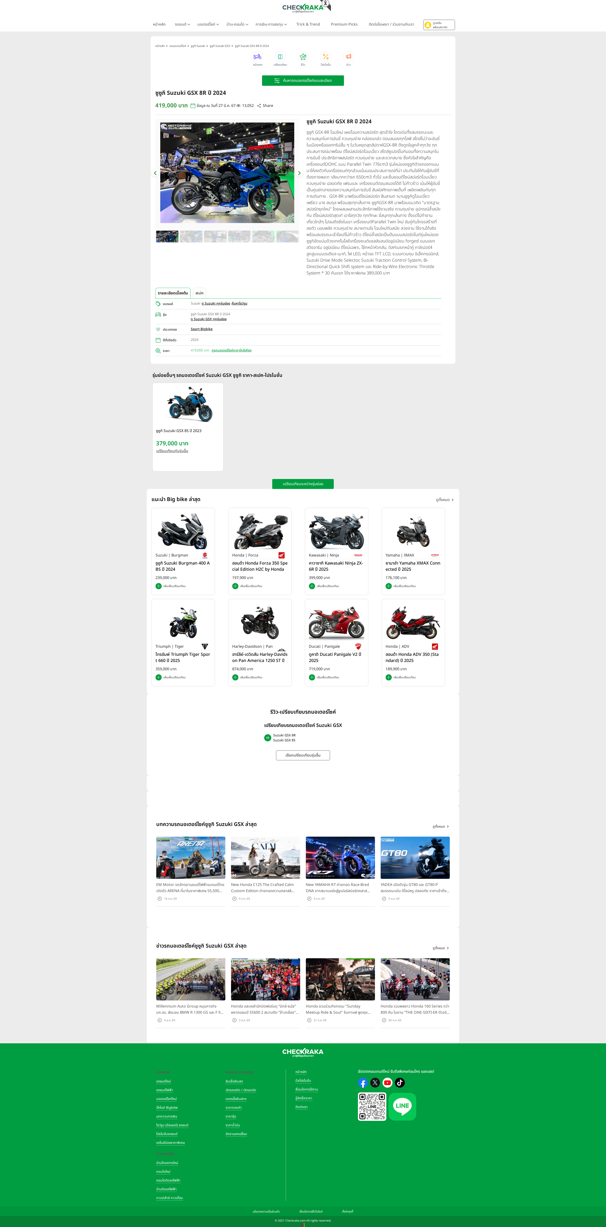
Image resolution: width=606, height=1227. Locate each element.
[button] (439, 25)
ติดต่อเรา (301, 1106)
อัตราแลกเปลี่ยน (236, 1133)
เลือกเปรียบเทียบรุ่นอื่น (303, 755)
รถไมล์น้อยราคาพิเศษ (170, 1142)
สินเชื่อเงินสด (234, 1081)
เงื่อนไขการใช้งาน (306, 1089)
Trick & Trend (308, 24)
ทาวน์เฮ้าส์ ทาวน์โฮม (169, 1197)
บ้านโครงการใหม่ (167, 1162)
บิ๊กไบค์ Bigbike (167, 1107)
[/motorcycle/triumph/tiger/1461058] (183, 622)
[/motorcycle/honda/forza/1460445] (260, 531)
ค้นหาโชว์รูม (239, 303)
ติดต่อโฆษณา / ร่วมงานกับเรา (391, 24)
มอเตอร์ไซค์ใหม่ (166, 1098)
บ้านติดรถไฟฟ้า (166, 1189)
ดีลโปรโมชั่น (303, 1080)
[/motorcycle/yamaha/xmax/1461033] (413, 531)
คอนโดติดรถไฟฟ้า (168, 1180)
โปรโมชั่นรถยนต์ (167, 1133)
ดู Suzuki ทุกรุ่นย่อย (216, 303)
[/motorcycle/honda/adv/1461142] (413, 622)
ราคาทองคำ (234, 1107)
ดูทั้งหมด (443, 500)
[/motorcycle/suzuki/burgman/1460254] (183, 531)
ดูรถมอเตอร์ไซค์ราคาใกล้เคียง (232, 350)
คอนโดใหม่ (163, 1171)
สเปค (200, 293)
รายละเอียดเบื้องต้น (173, 293)
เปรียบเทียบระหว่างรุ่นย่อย (303, 484)
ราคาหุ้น (231, 1116)
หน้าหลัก (159, 24)
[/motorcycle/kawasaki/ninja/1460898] (336, 531)
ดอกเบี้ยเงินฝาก (236, 1098)
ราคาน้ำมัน (233, 1125)
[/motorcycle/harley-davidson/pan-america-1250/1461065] (260, 622)
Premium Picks (344, 24)
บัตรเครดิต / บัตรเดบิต (241, 1090)
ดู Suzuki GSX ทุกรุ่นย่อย (209, 319)
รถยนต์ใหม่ (163, 1081)
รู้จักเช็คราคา (303, 1098)
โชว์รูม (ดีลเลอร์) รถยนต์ (172, 1125)
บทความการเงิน (166, 1116)
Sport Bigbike (202, 329)
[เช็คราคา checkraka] (303, 8)
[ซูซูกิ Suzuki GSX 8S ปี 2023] (188, 404)
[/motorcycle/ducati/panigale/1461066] (336, 622)
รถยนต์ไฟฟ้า (164, 1090)
